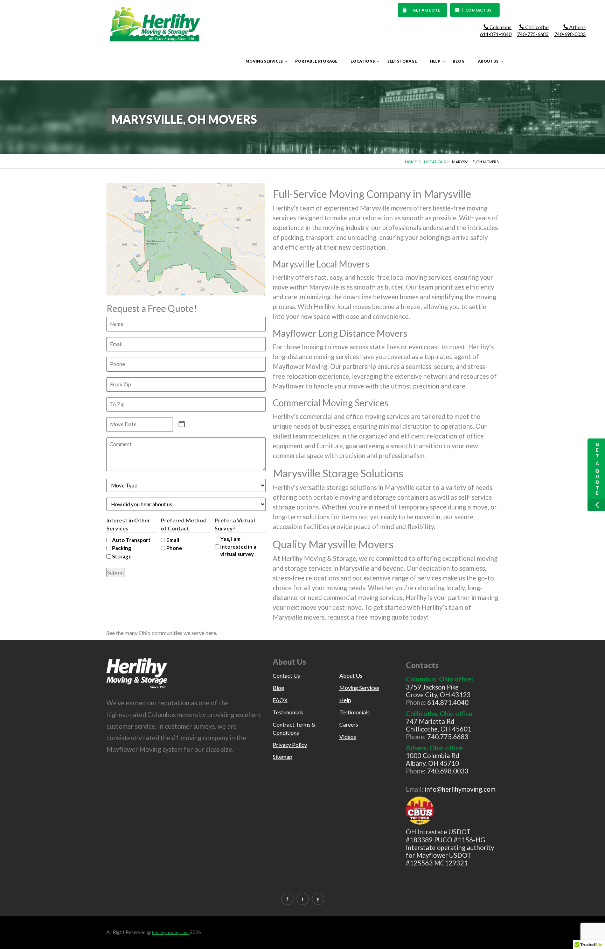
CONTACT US (478, 10)
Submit (115, 572)
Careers (348, 724)
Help (435, 61)
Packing (121, 548)
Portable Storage (316, 61)
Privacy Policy (290, 744)
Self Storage (402, 61)
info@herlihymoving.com (460, 789)
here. (211, 632)
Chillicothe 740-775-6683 (533, 30)
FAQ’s (280, 700)
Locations (362, 61)
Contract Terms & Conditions (294, 728)
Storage (122, 556)
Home (411, 161)
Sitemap (282, 756)
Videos (347, 736)
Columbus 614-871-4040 (496, 30)
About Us (488, 61)
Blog (459, 61)
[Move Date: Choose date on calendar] (182, 424)
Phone (174, 548)
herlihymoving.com (170, 932)
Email (172, 540)
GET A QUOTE (426, 10)
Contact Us (286, 675)
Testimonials (288, 712)
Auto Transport (131, 540)
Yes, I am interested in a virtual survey (238, 546)
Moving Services (264, 61)
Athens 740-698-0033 (570, 30)
